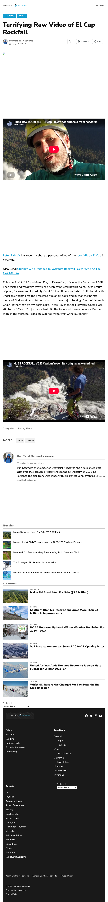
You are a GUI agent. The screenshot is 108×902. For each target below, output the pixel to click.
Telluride (62, 744)
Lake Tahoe (63, 762)
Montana (58, 766)
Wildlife (10, 738)
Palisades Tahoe (14, 835)
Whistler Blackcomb (16, 856)
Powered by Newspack (16, 890)
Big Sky (9, 809)
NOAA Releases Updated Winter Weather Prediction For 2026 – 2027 (67, 629)
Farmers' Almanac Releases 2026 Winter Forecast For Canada (46, 572)
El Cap (20, 440)
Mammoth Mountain (16, 826)
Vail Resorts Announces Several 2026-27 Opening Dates (67, 646)
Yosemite (30, 440)
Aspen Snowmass (15, 805)
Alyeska (10, 796)
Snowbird (10, 839)
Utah (56, 749)
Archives (7, 702)
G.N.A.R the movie (15, 747)
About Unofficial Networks (17, 876)
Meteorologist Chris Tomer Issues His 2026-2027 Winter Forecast (47, 542)
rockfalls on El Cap (88, 255)
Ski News (33, 607)
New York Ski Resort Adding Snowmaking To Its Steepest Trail (46, 552)
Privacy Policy (67, 876)
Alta (8, 792)
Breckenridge (12, 814)
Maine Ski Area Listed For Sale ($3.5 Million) (36, 532)
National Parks (13, 743)
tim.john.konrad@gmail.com (32, 463)
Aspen (60, 740)
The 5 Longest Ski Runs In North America (34, 562)
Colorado (58, 736)
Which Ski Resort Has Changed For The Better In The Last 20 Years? (64, 686)
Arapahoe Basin (14, 801)
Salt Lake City (64, 753)
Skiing (9, 730)
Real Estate (34, 589)
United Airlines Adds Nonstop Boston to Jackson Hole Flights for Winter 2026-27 (65, 667)
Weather (33, 624)
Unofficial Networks (22, 40)
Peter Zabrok (11, 255)
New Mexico (60, 770)
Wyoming (59, 774)
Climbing (9, 15)
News (22, 15)
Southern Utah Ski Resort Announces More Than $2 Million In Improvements (64, 611)
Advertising (11, 751)
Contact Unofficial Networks (44, 876)
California (59, 757)
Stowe (9, 848)
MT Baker (10, 831)
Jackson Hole (12, 818)
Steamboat (11, 844)
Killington (10, 822)
